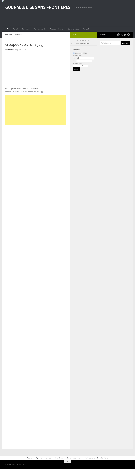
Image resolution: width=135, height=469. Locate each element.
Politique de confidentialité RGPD (96, 458)
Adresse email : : (78, 63)
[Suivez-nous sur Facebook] (118, 34)
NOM (74, 61)
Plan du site (59, 458)
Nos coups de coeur (57, 29)
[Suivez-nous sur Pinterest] (128, 34)
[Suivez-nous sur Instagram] (121, 34)
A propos (39, 458)
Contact (86, 29)
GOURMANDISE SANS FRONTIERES (38, 7)
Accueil (15, 29)
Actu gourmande (40, 29)
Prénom (75, 58)
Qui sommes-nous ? (74, 458)
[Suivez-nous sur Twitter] (125, 34)
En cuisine (25, 29)
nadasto (11, 50)
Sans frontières (73, 29)
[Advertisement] (35, 110)
